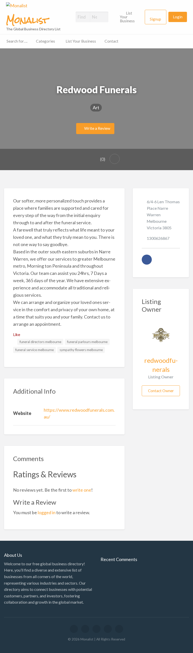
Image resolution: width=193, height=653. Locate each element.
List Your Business (127, 17)
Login (177, 17)
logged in (47, 512)
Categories (45, 41)
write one (81, 490)
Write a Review (96, 128)
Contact (111, 41)
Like (16, 334)
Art (96, 107)
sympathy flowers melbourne (81, 350)
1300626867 (158, 238)
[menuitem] (130, 17)
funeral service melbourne (34, 350)
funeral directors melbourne (40, 342)
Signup (155, 19)
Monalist (27, 20)
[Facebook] (147, 260)
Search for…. (17, 41)
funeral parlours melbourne (87, 342)
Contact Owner (161, 390)
